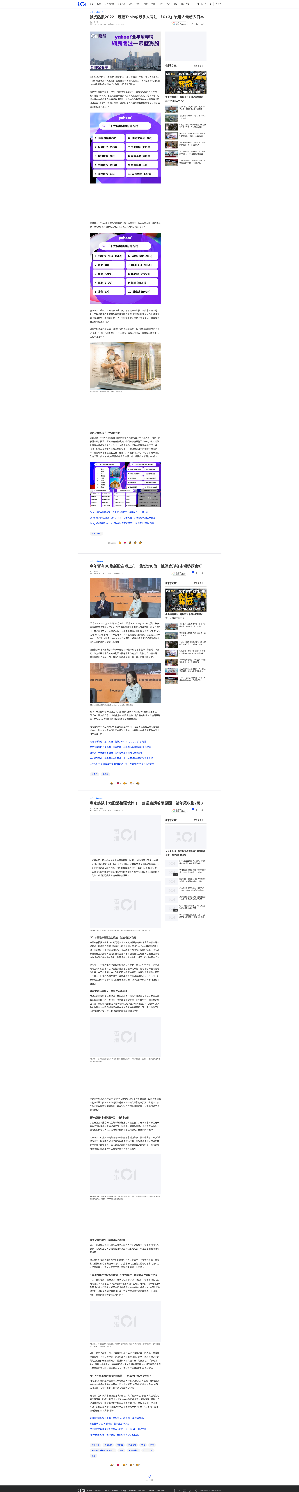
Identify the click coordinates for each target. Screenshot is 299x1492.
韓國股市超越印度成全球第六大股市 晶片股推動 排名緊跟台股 (120, 1400)
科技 (161, 4)
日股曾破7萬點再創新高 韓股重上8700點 (110, 1394)
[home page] (82, 4)
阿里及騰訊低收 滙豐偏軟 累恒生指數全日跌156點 (114, 1405)
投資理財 (99, 798)
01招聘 (106, 1487)
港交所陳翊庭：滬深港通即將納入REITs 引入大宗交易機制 (118, 741)
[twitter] (195, 1486)
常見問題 (132, 1487)
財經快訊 (99, 12)
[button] (197, 24)
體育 (176, 4)
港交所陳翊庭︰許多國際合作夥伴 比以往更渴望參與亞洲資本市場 (121, 758)
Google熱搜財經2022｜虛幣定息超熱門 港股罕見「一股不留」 (120, 512)
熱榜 (138, 4)
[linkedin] (190, 1486)
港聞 (91, 4)
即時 (131, 4)
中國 (153, 4)
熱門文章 (171, 65)
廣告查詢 (115, 1487)
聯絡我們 (141, 1487)
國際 (146, 4)
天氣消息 (121, 4)
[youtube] (184, 1486)
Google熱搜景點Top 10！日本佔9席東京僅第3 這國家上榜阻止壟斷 (122, 523)
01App (123, 1487)
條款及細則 (161, 1487)
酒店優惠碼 (109, 4)
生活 (168, 4)
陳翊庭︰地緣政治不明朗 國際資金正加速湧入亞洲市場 (116, 753)
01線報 (89, 1487)
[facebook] (173, 1486)
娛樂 (99, 4)
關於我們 (98, 1487)
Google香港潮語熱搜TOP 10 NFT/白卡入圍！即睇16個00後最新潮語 (122, 518)
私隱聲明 (151, 1487)
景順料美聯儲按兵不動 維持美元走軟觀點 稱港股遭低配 (117, 1389)
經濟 (183, 4)
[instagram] (179, 1486)
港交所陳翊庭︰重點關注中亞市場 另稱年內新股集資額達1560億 (120, 747)
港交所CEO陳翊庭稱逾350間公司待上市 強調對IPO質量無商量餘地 (122, 764)
